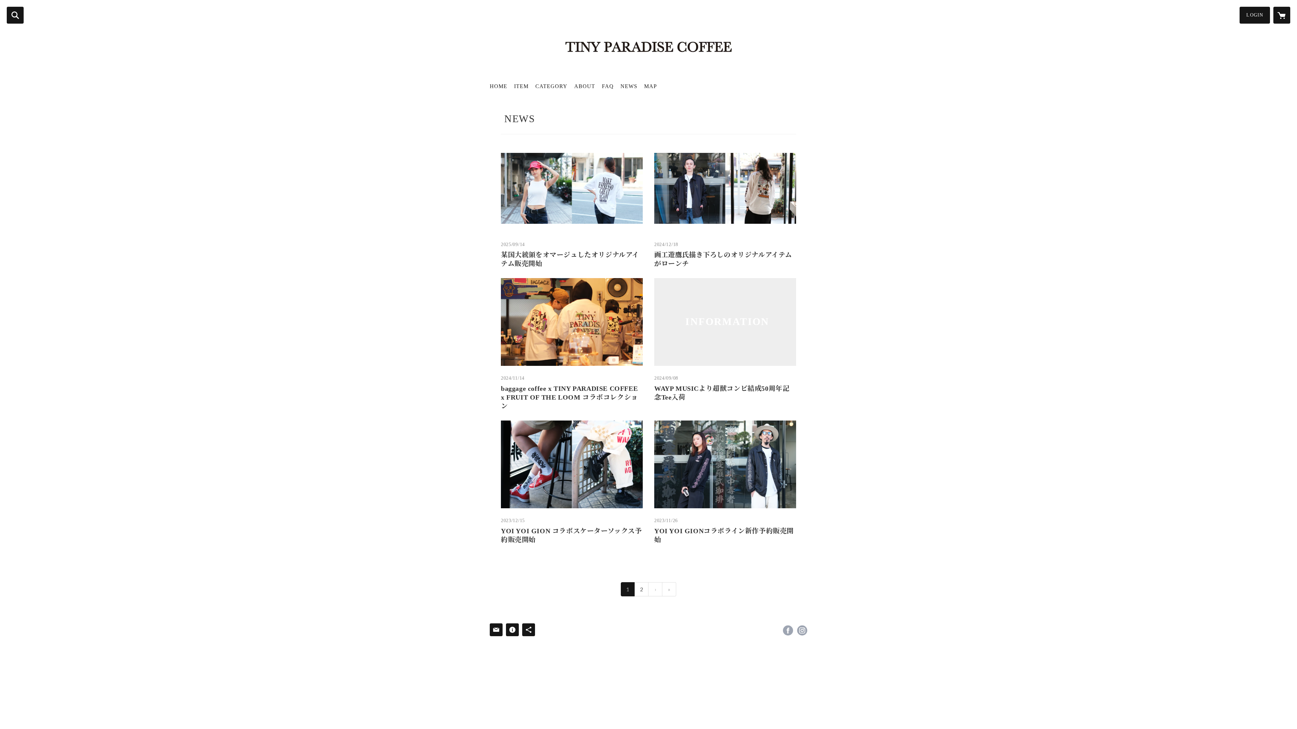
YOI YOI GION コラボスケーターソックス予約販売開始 (571, 535)
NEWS (628, 86)
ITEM (521, 86)
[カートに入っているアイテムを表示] (1281, 15)
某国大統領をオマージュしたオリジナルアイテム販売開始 (570, 259)
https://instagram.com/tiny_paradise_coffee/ (802, 630)
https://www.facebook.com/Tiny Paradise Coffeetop (788, 630)
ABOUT (584, 86)
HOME (498, 86)
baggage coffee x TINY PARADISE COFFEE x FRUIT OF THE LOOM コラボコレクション (569, 397)
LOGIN (1254, 15)
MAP (650, 86)
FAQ (608, 86)
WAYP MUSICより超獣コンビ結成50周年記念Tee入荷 (721, 393)
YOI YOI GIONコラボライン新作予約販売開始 (724, 535)
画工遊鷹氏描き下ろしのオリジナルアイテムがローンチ (723, 259)
